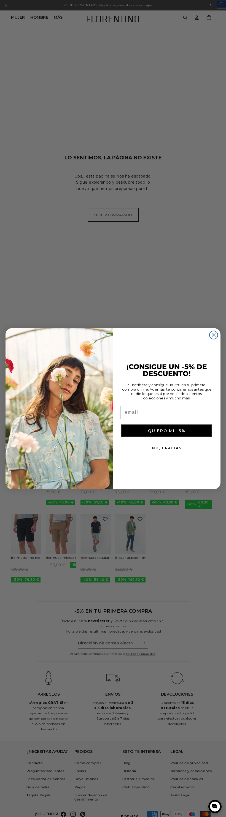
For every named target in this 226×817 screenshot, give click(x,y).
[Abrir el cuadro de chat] (215, 806)
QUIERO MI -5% (166, 430)
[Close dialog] (213, 335)
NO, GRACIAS (167, 448)
